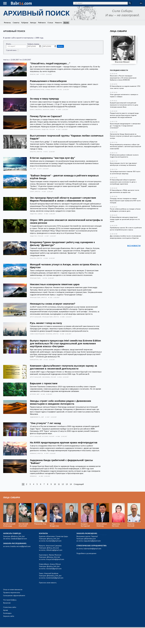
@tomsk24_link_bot (54, 576)
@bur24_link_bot (53, 539)
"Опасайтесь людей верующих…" (50, 63)
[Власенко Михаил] (123, 49)
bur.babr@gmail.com (53, 541)
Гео (31, 168)
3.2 (16, 623)
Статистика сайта (9, 607)
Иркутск (53, 89)
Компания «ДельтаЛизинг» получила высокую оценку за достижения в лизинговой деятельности (63, 367)
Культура (33, 151)
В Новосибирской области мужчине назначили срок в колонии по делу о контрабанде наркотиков (123, 182)
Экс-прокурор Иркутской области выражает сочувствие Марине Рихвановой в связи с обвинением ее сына (63, 199)
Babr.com (21, 3)
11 (59, 484)
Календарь (7, 613)
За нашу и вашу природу (44, 98)
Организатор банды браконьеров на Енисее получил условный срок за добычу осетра (125, 136)
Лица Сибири (118, 31)
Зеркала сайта (8, 616)
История (33, 394)
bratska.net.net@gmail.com (20, 546)
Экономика (46, 377)
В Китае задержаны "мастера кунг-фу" (52, 158)
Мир (37, 74)
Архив (66, 23)
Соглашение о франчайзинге (14, 595)
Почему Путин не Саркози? (46, 116)
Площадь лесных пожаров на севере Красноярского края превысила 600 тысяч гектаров (125, 200)
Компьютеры (34, 359)
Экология (45, 109)
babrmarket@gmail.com (92, 549)
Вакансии (7, 603)
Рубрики (24, 23)
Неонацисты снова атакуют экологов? (52, 303)
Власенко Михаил (122, 62)
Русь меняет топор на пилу (46, 323)
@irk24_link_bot (53, 548)
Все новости (134, 246)
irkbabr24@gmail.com (54, 550)
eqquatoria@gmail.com (92, 541)
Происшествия (35, 278)
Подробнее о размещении (86, 553)
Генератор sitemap (51, 623)
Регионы (7, 23)
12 (63, 484)
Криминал (33, 453)
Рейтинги (42, 23)
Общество (45, 129)
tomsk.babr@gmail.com (54, 578)
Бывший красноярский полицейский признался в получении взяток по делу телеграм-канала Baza (124, 105)
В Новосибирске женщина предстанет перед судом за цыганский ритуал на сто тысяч (125, 219)
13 (67, 484)
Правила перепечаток (11, 592)
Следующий (79, 484)
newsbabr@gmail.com (19, 539)
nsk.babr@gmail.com (53, 568)
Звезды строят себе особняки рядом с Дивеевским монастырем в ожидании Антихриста (60, 402)
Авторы (33, 23)
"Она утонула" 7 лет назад (45, 423)
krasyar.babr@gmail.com (55, 559)
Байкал (52, 109)
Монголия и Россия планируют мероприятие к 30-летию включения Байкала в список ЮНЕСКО (123, 78)
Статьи (50, 23)
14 (71, 484)
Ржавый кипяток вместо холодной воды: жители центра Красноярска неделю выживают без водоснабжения (124, 115)
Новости (58, 23)
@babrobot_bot (90, 539)
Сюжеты (16, 23)
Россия (52, 129)
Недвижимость (35, 417)
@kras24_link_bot (53, 557)
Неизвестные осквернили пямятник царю (55, 284)
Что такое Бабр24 (9, 600)
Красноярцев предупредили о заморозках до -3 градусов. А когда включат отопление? (125, 126)
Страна (47, 89)
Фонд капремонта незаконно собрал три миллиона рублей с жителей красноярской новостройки (125, 146)
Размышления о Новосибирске (48, 81)
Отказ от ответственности (12, 589)
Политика (49, 334)
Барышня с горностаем (43, 383)
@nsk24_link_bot (53, 566)
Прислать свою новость (47, 583)
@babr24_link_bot (18, 536)
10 (55, 484)
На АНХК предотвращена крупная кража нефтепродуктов (63, 442)
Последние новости (119, 70)
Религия (33, 74)
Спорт (32, 191)
